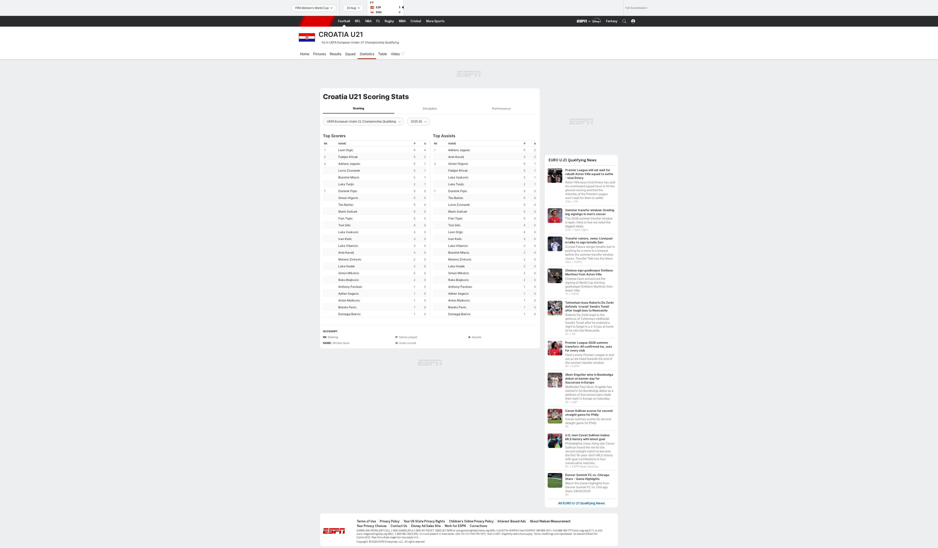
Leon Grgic (345, 150)
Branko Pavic (347, 307)
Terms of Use (366, 521)
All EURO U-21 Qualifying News (581, 503)
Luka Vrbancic (348, 246)
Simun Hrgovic (348, 198)
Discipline (430, 108)
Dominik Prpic (347, 191)
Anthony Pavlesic (350, 287)
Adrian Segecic (348, 293)
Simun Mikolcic (348, 273)
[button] (624, 21)
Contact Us (399, 526)
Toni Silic (344, 225)
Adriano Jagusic (349, 163)
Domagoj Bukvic (349, 314)
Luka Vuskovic (348, 232)
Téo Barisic (345, 205)
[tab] (358, 108)
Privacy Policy (390, 521)
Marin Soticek (347, 211)
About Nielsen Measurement (550, 521)
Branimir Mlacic (349, 177)
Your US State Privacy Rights (424, 521)
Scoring (358, 108)
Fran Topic (345, 218)
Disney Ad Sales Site (426, 526)
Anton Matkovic (349, 300)
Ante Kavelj (346, 252)
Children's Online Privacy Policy (471, 521)
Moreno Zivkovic (350, 259)
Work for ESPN (455, 526)
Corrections (478, 526)
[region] (375, 228)
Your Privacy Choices (372, 526)
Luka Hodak (346, 266)
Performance (501, 108)
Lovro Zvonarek (349, 170)
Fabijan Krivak (348, 157)
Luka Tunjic (346, 184)
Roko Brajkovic (348, 280)
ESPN (317, 21)
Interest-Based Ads (512, 521)
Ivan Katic (345, 239)
